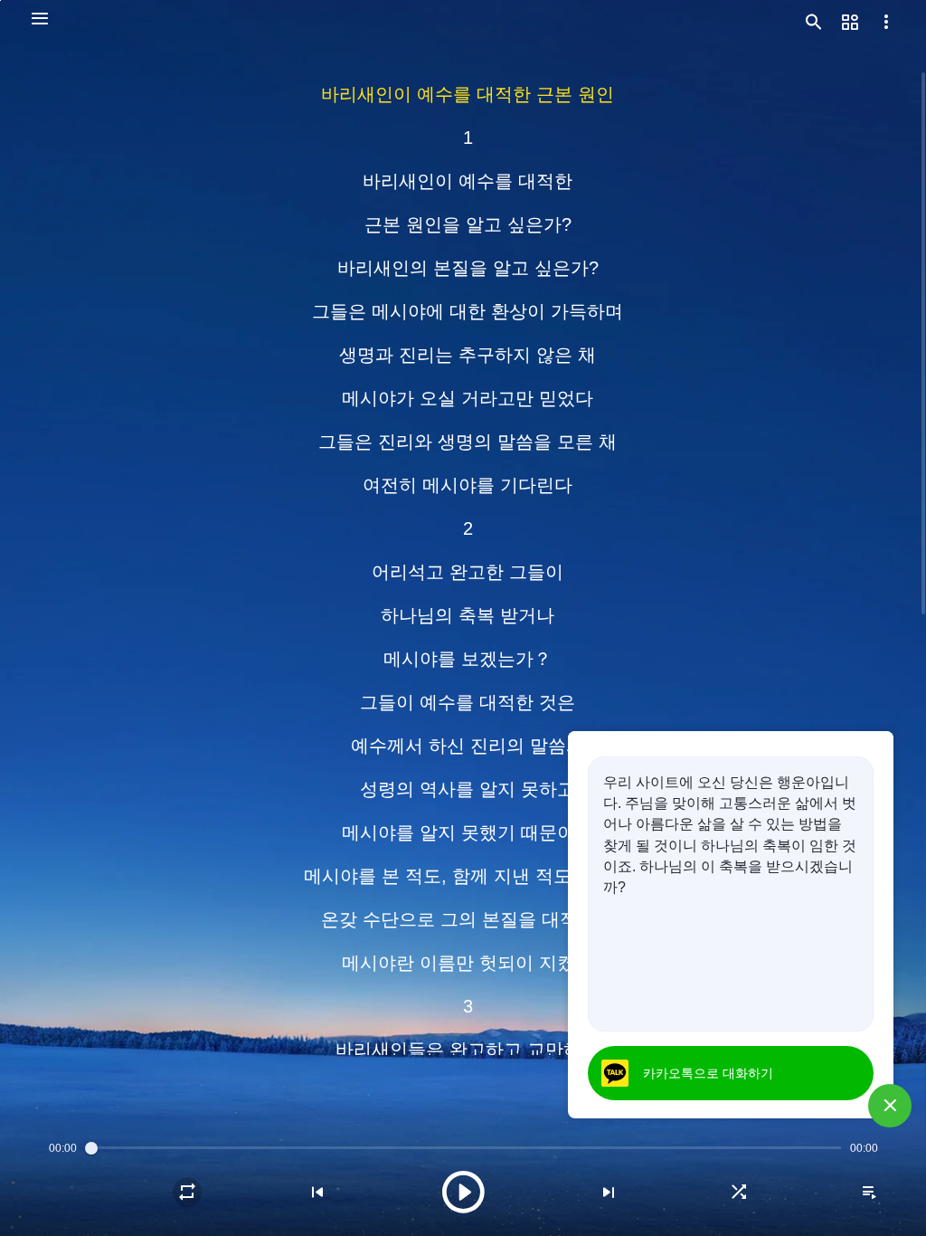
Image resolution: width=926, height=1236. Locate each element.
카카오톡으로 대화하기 (708, 1073)
